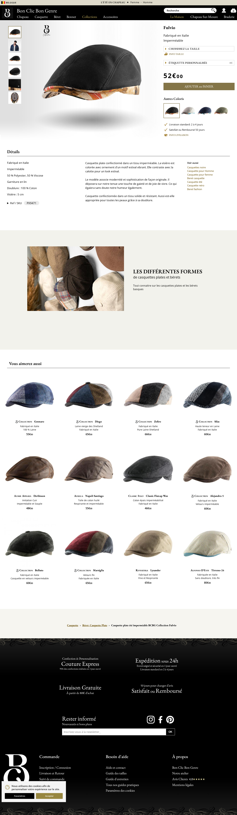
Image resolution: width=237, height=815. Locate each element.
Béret (57, 17)
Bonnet (71, 17)
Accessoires (110, 17)
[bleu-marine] (204, 110)
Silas (209, 421)
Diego (90, 421)
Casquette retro (195, 185)
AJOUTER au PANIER (199, 86)
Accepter (49, 796)
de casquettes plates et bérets (167, 273)
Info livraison (178, 135)
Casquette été (194, 181)
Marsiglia (90, 570)
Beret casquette (195, 178)
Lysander (148, 570)
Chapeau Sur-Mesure (204, 17)
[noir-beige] (171, 110)
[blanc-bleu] (188, 110)
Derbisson (29, 496)
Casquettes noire (196, 167)
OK (170, 731)
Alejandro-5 (209, 496)
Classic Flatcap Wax (148, 496)
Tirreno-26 (207, 570)
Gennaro (31, 421)
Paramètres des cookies (120, 790)
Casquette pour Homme (200, 170)
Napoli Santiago (89, 496)
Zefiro (149, 421)
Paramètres (19, 796)
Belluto (31, 570)
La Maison (177, 17)
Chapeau (23, 17)
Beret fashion (194, 189)
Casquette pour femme (200, 174)
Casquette (41, 17)
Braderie (229, 17)
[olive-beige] (221, 110)
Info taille (176, 54)
